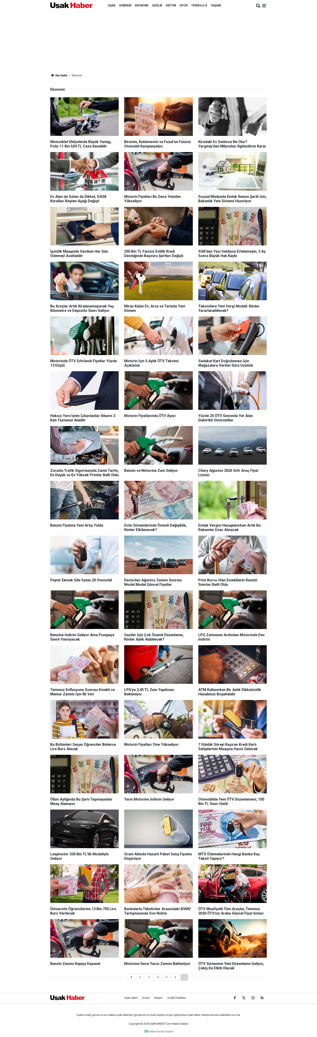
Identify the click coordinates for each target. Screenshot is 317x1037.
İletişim (158, 997)
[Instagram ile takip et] (253, 998)
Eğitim (171, 5)
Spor (183, 5)
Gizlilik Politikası (176, 997)
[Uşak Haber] (71, 5)
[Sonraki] (184, 977)
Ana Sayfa (61, 75)
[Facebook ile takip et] (234, 998)
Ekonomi (141, 5)
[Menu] (264, 6)
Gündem (125, 5)
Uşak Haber (131, 997)
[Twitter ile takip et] (243, 998)
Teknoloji (199, 5)
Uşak (111, 5)
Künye (146, 997)
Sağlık (157, 5)
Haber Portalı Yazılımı (161, 1031)
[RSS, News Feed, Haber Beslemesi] (262, 998)
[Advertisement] (158, 42)
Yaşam (216, 5)
